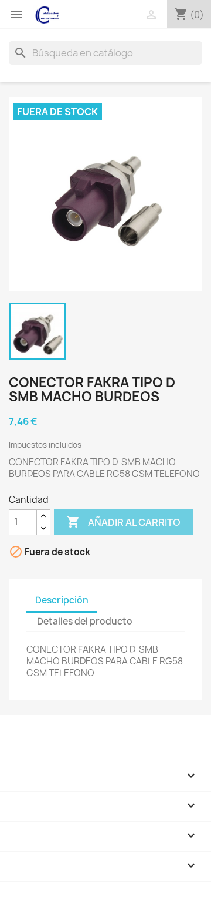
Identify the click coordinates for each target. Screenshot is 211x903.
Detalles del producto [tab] (84, 621)
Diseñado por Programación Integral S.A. (94, 887)
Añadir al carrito (123, 522)
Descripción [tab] (62, 600)
